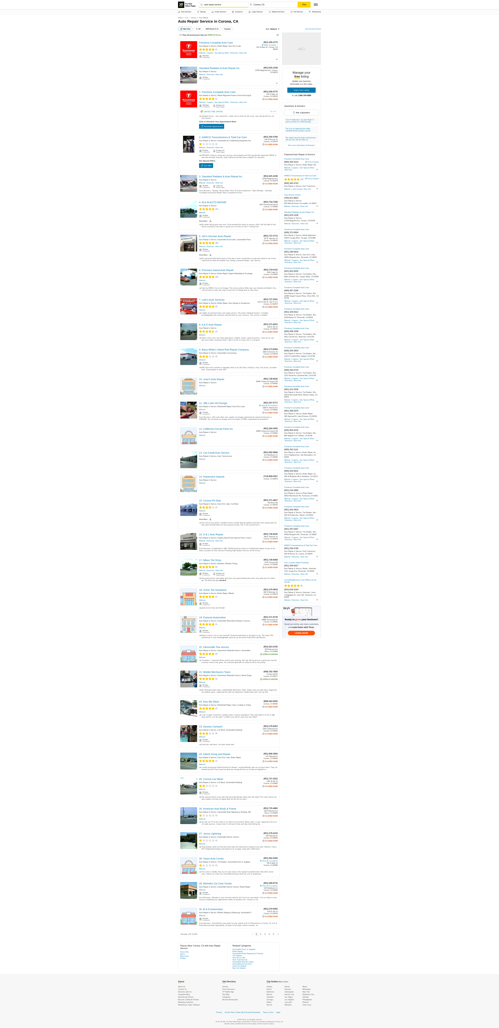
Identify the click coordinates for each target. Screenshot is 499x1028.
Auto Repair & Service (207, 46)
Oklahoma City (308, 994)
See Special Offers (222, 53)
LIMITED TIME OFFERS (240, 111)
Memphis (288, 1005)
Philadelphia (307, 1000)
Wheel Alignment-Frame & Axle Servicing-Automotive (238, 95)
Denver (269, 1005)
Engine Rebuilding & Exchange (240, 273)
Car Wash (235, 504)
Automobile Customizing (226, 353)
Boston (269, 994)
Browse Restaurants (230, 1000)
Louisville (288, 1002)
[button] (316, 5)
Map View (187, 29)
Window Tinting (231, 564)
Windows (220, 564)
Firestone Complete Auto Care (216, 42)
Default (273, 29)
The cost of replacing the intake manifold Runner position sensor (298, 130)
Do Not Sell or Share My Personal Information (242, 1012)
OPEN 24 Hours (214, 35)
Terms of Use (268, 1012)
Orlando (305, 997)
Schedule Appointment (213, 126)
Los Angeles (289, 1000)
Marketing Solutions (185, 1002)
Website (202, 53)
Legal (278, 1012)
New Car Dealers (239, 968)
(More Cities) (283, 982)
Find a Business (228, 989)
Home (180, 18)
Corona (193, 18)
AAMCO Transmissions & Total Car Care (300, 545)
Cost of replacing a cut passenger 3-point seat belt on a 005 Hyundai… (300, 121)
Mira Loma (184, 956)
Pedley (183, 958)
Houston (288, 989)
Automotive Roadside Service (228, 650)
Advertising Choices (186, 997)
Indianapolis (289, 992)
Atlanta (269, 987)
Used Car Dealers (239, 966)
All (199, 29)
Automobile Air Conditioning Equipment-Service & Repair (239, 141)
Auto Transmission (224, 456)
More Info (243, 53)
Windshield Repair (224, 406)
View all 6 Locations (270, 886)
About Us (181, 987)
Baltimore (270, 992)
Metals (305, 568)
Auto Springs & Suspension (239, 303)
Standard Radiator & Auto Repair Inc (219, 68)
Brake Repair (222, 46)
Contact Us (182, 989)
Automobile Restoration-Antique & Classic (233, 621)
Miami (305, 987)
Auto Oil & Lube (234, 46)
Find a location (313, 162)
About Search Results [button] (313, 29)
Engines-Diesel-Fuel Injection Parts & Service (235, 538)
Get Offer (208, 166)
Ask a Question (303, 113)
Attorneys (306, 592)
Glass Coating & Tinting (241, 705)
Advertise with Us (185, 992)
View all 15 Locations (269, 405)
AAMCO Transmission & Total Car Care (300, 176)
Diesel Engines (247, 675)
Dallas (269, 1002)
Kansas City (289, 994)
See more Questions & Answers (301, 145)
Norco (182, 954)
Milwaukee (307, 989)
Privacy (219, 1012)
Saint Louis (307, 1005)
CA (186, 18)
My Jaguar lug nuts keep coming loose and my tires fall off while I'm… (301, 139)
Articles (225, 987)
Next (277, 934)
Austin (269, 989)
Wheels (231, 593)
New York (306, 992)
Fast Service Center (292, 195)
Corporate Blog (184, 994)
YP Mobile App (228, 992)
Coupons (209, 53)
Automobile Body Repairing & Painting (232, 812)
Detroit (287, 987)
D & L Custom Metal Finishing (296, 563)
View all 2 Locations (270, 861)
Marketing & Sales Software (189, 1005)
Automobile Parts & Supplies (239, 862)
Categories (226, 997)
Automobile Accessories (226, 240)
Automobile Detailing (234, 730)
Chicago (270, 1000)
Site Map (225, 994)
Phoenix (306, 1002)
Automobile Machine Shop (242, 962)
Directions (234, 53)
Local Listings (297, 189)
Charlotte (270, 997)
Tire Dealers (222, 862)
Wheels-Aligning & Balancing (228, 913)
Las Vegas (289, 997)
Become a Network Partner (188, 1000)
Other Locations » (271, 45)
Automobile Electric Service (228, 837)
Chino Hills (184, 952)
